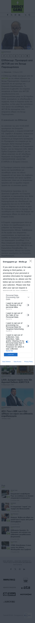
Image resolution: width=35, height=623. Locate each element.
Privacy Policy (28, 361)
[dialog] (17, 311)
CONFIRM (11, 354)
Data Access (17, 361)
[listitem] (17, 297)
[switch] (27, 305)
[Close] (31, 261)
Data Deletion (6, 361)
